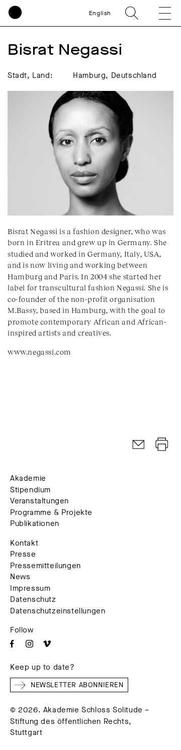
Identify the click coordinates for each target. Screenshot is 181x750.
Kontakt (24, 543)
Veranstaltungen (39, 501)
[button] (158, 13)
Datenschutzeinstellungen (57, 611)
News (20, 577)
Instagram (29, 644)
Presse (23, 554)
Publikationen (34, 523)
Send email (138, 444)
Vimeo (47, 644)
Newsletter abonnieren (77, 685)
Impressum (30, 588)
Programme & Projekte (51, 512)
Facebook (12, 644)
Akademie (28, 478)
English (100, 13)
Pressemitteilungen (45, 566)
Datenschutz (33, 599)
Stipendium (30, 490)
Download (161, 444)
